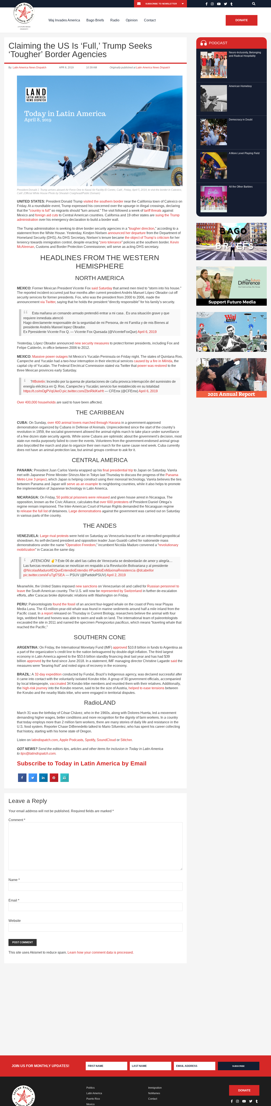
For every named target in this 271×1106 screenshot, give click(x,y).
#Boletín (38, 381)
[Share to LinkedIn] (43, 781)
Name (14, 880)
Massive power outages (50, 356)
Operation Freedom (80, 545)
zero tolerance (111, 242)
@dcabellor (145, 570)
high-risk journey (34, 688)
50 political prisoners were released (83, 497)
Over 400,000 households (36, 402)
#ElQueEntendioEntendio (69, 570)
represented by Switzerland (121, 591)
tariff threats (152, 210)
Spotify (90, 740)
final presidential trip (118, 470)
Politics (90, 1087)
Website (14, 920)
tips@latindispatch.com (38, 753)
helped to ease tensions (146, 688)
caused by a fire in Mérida (153, 361)
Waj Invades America (64, 20)
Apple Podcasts (71, 740)
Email (13, 900)
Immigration (155, 1087)
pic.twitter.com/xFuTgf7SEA (44, 575)
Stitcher (126, 740)
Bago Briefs (95, 20)
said (174, 661)
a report (47, 613)
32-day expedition (48, 674)
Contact (150, 20)
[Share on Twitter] (33, 781)
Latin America (94, 1093)
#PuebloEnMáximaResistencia (112, 570)
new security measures (92, 343)
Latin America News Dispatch (29, 67)
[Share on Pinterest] (54, 781)
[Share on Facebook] (22, 781)
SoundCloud (106, 740)
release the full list (34, 511)
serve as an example (82, 484)
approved (120, 647)
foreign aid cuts (46, 215)
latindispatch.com (45, 740)
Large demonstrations (85, 511)
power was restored (152, 365)
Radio (114, 20)
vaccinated (58, 683)
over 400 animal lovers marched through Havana (83, 422)
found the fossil (64, 604)
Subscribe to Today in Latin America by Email (82, 763)
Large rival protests (54, 536)
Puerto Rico (93, 1098)
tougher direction (141, 228)
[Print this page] (64, 781)
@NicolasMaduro (36, 570)
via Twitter (47, 302)
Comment (16, 820)
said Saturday (101, 288)
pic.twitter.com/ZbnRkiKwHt (83, 391)
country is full (40, 210)
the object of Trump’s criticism (147, 237)
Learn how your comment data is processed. (101, 952)
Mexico (90, 1104)
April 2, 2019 (116, 575)
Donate (241, 20)
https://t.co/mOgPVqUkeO (42, 391)
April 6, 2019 (147, 332)
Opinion (132, 20)
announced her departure (127, 233)
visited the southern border (103, 201)
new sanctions (86, 586)
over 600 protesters (114, 502)
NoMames (154, 1093)
